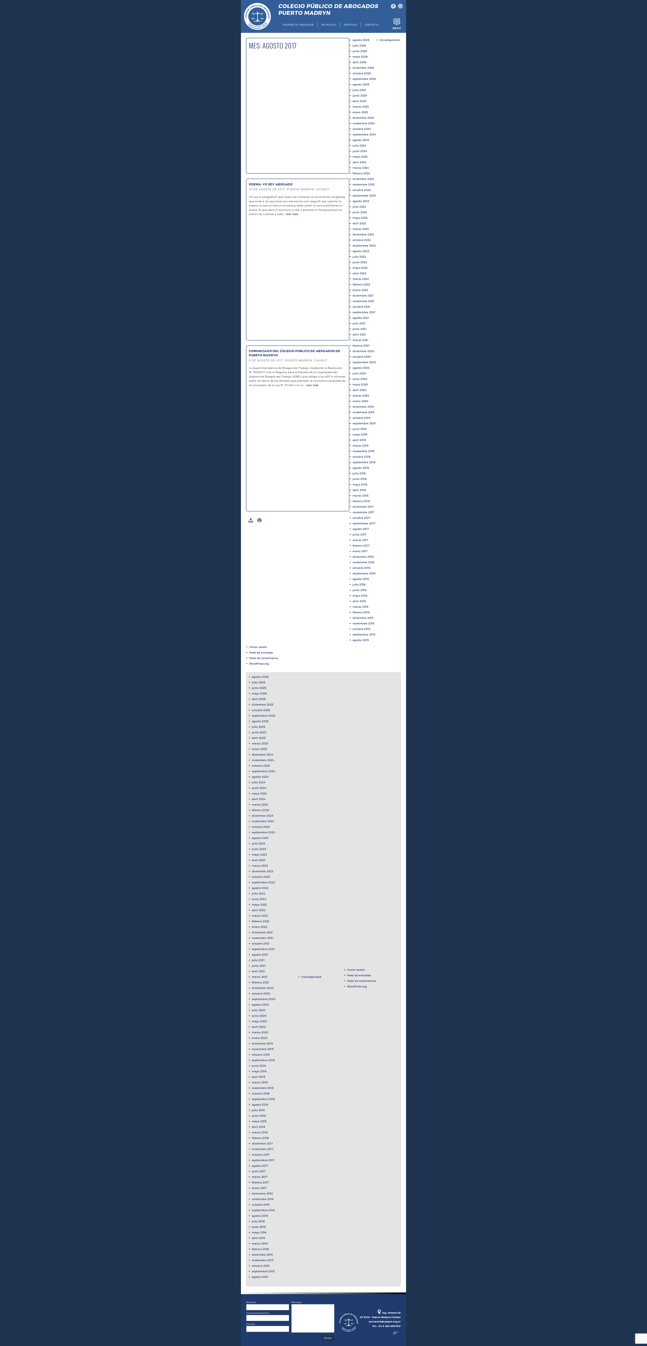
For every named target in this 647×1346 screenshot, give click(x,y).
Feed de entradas (261, 652)
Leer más (292, 214)
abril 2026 (359, 62)
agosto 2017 (361, 528)
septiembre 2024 (364, 134)
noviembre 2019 (363, 412)
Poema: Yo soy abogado (270, 184)
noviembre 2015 (363, 623)
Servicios (350, 24)
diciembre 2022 (363, 234)
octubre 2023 (362, 189)
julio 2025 (359, 89)
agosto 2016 (361, 578)
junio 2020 (360, 378)
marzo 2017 (360, 539)
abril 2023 (359, 223)
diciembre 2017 (363, 506)
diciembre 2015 (363, 617)
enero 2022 (360, 289)
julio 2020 (359, 373)
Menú (397, 28)
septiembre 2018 (364, 462)
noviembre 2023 (364, 184)
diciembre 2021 (363, 295)
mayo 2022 (360, 267)
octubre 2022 (362, 239)
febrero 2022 (361, 284)
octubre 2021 (361, 306)
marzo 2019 (360, 445)
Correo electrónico (257, 1312)
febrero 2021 (361, 345)
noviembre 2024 (364, 123)
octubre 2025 (362, 73)
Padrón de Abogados (298, 24)
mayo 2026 (360, 56)
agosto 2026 (361, 39)
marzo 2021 (360, 339)
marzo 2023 (361, 228)
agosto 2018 (361, 467)
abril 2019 (359, 439)
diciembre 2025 (363, 67)
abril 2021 (359, 334)
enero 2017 (360, 551)
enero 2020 (360, 401)
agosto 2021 (361, 317)
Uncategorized (390, 39)
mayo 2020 (360, 384)
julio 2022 (359, 256)
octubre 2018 (361, 456)
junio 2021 (360, 328)
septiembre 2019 (364, 423)
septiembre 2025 (364, 78)
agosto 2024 (361, 139)
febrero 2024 (361, 173)
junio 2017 (359, 534)
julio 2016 (359, 584)
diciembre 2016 (363, 556)
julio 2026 (359, 45)
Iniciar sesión (258, 646)
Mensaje (296, 1302)
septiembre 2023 (364, 195)
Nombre (251, 1302)
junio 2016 (360, 590)
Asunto (250, 1323)
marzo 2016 (360, 606)
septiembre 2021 (364, 312)
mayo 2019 (360, 434)
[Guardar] (251, 520)
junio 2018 (360, 478)
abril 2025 (359, 101)
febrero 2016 (361, 612)
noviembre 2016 (363, 562)
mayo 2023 (360, 217)
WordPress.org (259, 663)
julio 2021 (359, 323)
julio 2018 (359, 473)
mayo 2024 (360, 156)
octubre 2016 (361, 567)
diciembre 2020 (363, 351)
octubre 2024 (362, 128)
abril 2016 (359, 601)
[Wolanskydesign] (397, 1334)
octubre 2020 (362, 356)
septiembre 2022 (364, 245)
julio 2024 (359, 145)
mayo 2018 (360, 484)
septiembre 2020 (364, 362)
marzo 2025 (361, 106)
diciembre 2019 (363, 406)
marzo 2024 (361, 167)
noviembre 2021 (363, 301)
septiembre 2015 (364, 634)
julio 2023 (359, 206)
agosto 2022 (361, 251)
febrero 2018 (361, 501)
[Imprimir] (260, 520)
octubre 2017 (361, 517)
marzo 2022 (361, 278)
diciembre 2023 (363, 178)
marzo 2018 (360, 495)
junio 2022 (360, 262)
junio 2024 (360, 151)
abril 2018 (359, 489)
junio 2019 (360, 428)
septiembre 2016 (364, 573)
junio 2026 (360, 51)
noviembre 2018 (363, 451)
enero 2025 (360, 112)
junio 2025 (360, 95)
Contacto (372, 24)
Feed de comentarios (263, 658)
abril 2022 (359, 273)
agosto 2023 (361, 201)
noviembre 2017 (363, 512)
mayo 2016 (360, 595)
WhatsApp (400, 6)
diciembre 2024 (363, 117)
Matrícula (328, 24)
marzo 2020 (361, 395)
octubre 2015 (361, 628)
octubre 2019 (361, 417)
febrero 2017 (361, 545)
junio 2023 (360, 212)
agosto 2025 (361, 84)
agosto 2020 (361, 367)
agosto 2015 (361, 640)
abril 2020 (360, 389)
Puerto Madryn (328, 9)
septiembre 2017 (364, 523)
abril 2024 (359, 162)
